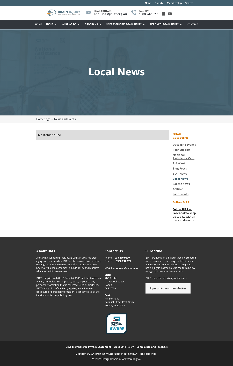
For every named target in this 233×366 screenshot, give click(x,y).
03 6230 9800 (122, 257)
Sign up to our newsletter (168, 288)
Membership (174, 3)
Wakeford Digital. (131, 359)
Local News (180, 179)
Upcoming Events (184, 145)
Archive (178, 189)
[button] (52, 25)
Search (189, 3)
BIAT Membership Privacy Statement (88, 346)
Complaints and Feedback (152, 346)
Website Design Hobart (105, 359)
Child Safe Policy (124, 346)
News (148, 3)
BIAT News (180, 173)
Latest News (181, 184)
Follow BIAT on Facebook (182, 211)
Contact (192, 24)
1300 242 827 (123, 261)
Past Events (180, 194)
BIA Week (179, 163)
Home (38, 24)
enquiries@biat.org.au (126, 268)
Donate (159, 3)
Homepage (43, 119)
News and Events (65, 119)
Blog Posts (180, 168)
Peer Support (182, 150)
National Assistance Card (183, 156)
